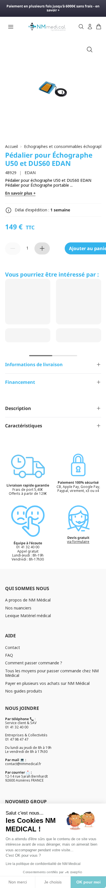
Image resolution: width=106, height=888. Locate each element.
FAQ (9, 655)
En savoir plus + (20, 193)
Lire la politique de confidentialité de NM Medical (43, 864)
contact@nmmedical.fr (23, 763)
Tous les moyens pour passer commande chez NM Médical (52, 673)
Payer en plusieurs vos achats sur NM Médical (47, 683)
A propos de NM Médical (28, 600)
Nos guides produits (23, 691)
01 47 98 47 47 (16, 739)
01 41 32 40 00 (16, 727)
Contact (12, 647)
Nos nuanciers (18, 608)
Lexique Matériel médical (28, 615)
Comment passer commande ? (33, 663)
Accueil (11, 146)
